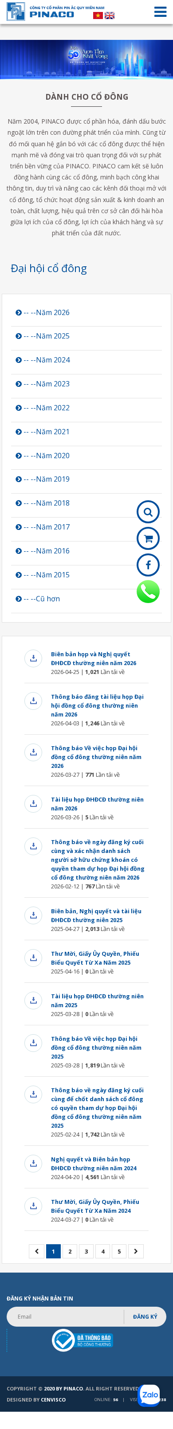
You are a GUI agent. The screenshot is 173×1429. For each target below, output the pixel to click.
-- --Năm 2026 (46, 312)
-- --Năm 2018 (46, 503)
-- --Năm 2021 (46, 431)
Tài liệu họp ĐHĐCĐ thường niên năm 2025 (97, 1000)
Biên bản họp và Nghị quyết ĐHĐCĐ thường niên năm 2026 (93, 658)
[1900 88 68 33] (148, 591)
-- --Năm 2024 (46, 360)
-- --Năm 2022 (46, 408)
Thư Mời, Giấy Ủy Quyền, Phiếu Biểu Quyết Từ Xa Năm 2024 (95, 1206)
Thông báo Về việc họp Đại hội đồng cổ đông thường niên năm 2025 (96, 1047)
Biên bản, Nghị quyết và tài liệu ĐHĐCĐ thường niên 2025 (96, 915)
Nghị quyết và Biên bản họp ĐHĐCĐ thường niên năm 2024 (93, 1163)
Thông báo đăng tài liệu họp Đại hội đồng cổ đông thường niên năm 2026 (97, 705)
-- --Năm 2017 (46, 527)
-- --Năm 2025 (46, 336)
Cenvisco (53, 1399)
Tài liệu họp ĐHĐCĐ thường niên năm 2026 (97, 803)
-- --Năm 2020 (46, 455)
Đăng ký (145, 1316)
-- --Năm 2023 (46, 384)
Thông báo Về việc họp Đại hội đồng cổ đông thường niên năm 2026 (96, 757)
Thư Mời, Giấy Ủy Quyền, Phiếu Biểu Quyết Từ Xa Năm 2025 (95, 958)
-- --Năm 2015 (46, 575)
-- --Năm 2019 (46, 479)
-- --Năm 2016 (46, 551)
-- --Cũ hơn (41, 599)
